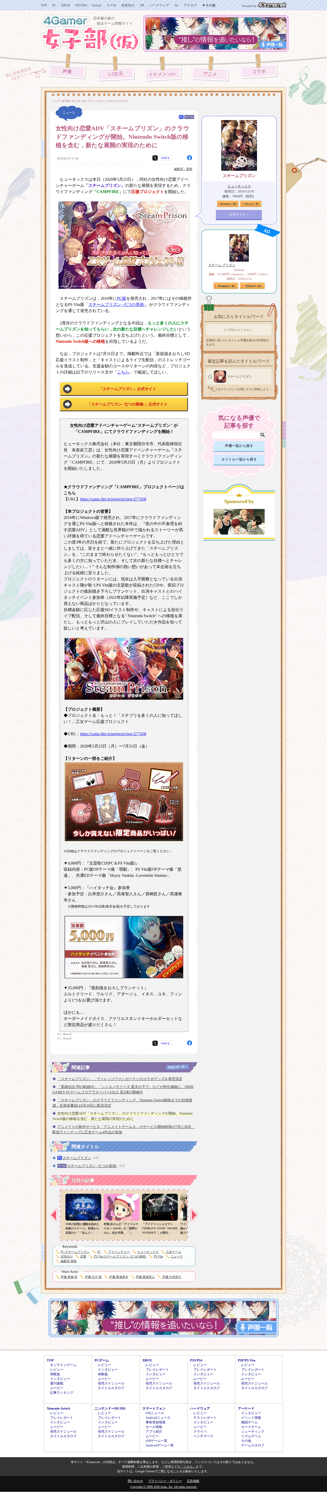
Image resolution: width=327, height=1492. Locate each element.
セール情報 (154, 1427)
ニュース (176, 1256)
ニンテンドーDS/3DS (110, 1408)
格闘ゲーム (249, 1422)
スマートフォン (154, 1408)
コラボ (259, 71)
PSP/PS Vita (246, 1360)
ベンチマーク (203, 1436)
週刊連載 (56, 1383)
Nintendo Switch (58, 1408)
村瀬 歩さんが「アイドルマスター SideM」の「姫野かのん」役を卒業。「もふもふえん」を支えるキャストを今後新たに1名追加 (121, 1232)
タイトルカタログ (111, 1388)
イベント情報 (251, 1418)
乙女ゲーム (173, 1252)
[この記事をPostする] (155, 158)
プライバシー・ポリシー (165, 1481)
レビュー (56, 1369)
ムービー (56, 1388)
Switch (96, 5)
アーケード (246, 1408)
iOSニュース (155, 1413)
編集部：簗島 (183, 169)
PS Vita (158, 1256)
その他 (246, 1441)
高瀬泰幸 (118, 1277)
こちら (123, 372)
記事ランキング (61, 1392)
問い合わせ (135, 1481)
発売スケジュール (111, 1383)
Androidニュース (158, 1418)
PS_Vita (189, 116)
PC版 (121, 298)
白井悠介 (171, 1277)
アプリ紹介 (154, 1431)
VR (142, 5)
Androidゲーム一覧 (160, 1445)
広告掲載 (193, 1481)
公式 (95, 1157)
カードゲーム (251, 1427)
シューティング (252, 1431)
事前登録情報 (156, 1422)
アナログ (190, 5)
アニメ (210, 74)
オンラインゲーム (63, 1365)
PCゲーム (102, 1360)
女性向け (128, 5)
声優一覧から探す (239, 446)
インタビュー (60, 1379)
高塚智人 (145, 1277)
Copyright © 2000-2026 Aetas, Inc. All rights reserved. (163, 1487)
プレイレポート (157, 1369)
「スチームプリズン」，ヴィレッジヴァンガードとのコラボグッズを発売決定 (119, 1079)
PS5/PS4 (81, 5)
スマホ (111, 5)
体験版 (55, 1374)
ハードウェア (159, 5)
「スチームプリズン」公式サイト (127, 389)
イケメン (163, 74)
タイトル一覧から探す (239, 459)
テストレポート (205, 1418)
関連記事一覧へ (178, 1067)
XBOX (65, 5)
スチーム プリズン (222, 265)
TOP (44, 5)
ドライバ (200, 1431)
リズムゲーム (251, 1436)
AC (176, 5)
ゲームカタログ (252, 1445)
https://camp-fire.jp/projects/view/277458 (113, 499)
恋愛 (83, 1256)
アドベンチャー (119, 1252)
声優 (67, 71)
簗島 (69, 1261)
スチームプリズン (77, 1158)
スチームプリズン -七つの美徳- (116, 304)
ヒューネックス (148, 1252)
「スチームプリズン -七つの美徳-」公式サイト (127, 404)
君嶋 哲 (69, 1277)
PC (54, 5)
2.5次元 (115, 74)
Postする (165, 157)
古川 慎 (93, 1277)
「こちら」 (188, 1466)
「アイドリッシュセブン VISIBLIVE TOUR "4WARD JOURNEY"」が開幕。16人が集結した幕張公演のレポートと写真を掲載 (160, 1232)
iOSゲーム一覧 (156, 1441)
